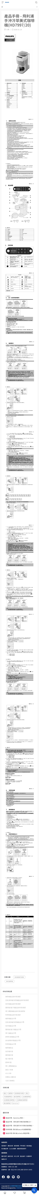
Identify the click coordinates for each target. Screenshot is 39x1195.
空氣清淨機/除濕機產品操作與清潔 (17, 1000)
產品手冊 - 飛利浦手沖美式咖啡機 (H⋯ (18, 1122)
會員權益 (29, 1146)
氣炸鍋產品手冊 (10, 1026)
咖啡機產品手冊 (10, 1018)
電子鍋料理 (9, 1059)
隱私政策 (10, 1146)
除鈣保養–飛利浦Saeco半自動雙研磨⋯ (18, 1129)
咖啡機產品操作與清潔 (13, 996)
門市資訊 (22, 1146)
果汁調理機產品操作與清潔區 (15, 1011)
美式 (27, 1093)
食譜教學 (29, 1156)
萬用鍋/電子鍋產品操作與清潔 (15, 1007)
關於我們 (4, 1156)
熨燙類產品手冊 (10, 1044)
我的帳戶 (4, 1146)
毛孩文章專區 (9, 1080)
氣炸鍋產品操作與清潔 (13, 1004)
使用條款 (16, 1146)
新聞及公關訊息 (10, 1077)
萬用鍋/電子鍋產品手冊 (13, 1029)
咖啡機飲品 (9, 1048)
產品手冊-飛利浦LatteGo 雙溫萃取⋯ (17, 1133)
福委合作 (4, 1159)
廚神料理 (8, 1062)
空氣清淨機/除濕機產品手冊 (14, 1022)
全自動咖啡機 (26, 1097)
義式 (5, 1093)
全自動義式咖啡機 (9, 1100)
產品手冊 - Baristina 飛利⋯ (14, 1118)
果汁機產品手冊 (10, 1033)
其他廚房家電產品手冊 (13, 1040)
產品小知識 (9, 1070)
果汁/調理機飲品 (11, 1066)
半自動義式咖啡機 (21, 1100)
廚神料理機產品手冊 (12, 1037)
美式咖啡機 (9, 981)
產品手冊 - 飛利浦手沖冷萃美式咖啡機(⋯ (19, 1125)
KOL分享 (8, 1073)
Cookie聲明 (12, 1149)
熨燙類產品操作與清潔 (13, 1015)
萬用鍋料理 (9, 1055)
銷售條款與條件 (21, 1149)
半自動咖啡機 (8, 1097)
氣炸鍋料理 (9, 1051)
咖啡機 (10, 1093)
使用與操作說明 (19, 977)
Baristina (15, 1103)
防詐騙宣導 (4, 1149)
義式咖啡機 (17, 1097)
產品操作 (22, 1156)
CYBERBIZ (19, 1188)
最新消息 (10, 1156)
